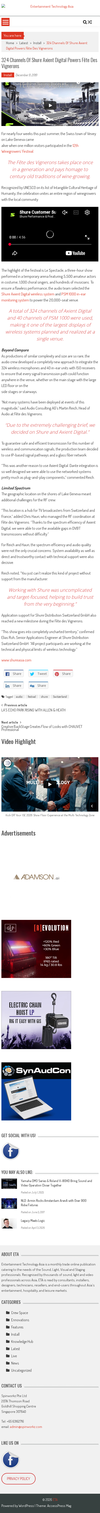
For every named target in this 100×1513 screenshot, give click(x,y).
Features (17, 1327)
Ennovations (20, 1320)
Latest (23, 43)
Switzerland (60, 696)
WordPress (27, 1505)
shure (44, 696)
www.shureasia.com (16, 659)
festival (32, 696)
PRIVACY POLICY (18, 1478)
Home (10, 43)
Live (14, 1356)
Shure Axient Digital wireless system (27, 293)
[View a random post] (90, 22)
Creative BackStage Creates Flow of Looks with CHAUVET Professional (41, 728)
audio (19, 696)
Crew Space (19, 1312)
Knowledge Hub (22, 1341)
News (15, 1363)
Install (37, 43)
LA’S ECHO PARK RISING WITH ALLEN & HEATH (33, 710)
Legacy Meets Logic (33, 1220)
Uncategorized (21, 1370)
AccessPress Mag (59, 1505)
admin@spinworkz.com (26, 1426)
